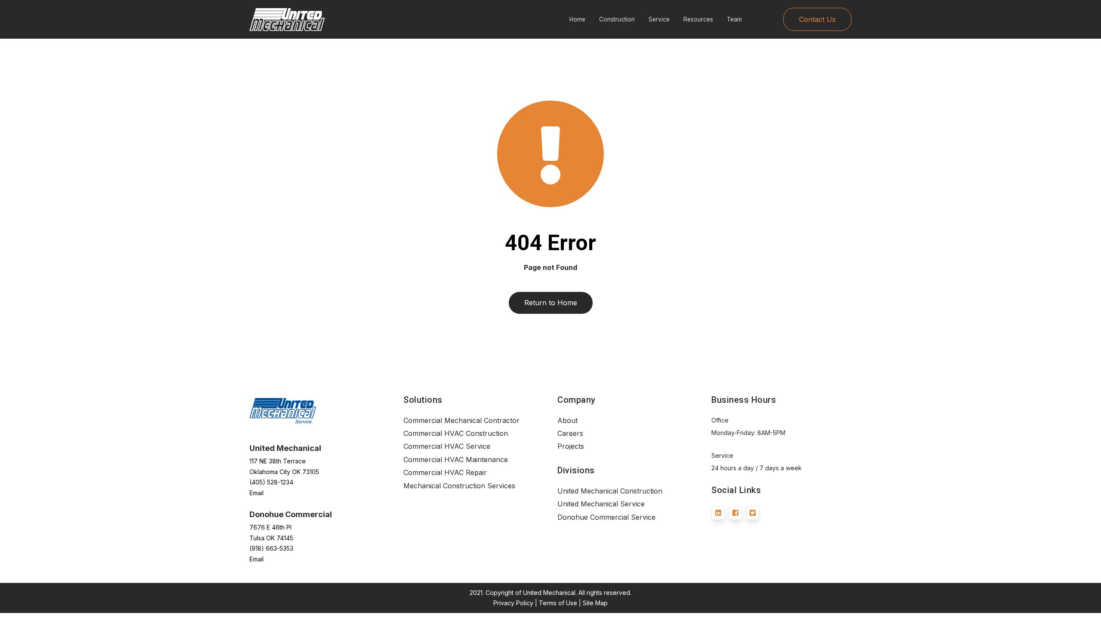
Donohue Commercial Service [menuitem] (606, 517)
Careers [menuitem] (570, 433)
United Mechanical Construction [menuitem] (609, 491)
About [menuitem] (567, 420)
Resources (698, 19)
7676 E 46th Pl (270, 527)
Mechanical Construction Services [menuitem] (459, 485)
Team (734, 19)
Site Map (595, 603)
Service (659, 19)
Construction (617, 19)
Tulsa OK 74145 (271, 538)
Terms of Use (558, 603)
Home (577, 19)
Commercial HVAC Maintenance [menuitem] (455, 459)
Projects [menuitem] (570, 446)
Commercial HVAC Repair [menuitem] (445, 472)
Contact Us (817, 19)
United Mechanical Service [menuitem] (601, 503)
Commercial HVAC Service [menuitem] (446, 446)
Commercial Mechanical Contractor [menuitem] (461, 420)
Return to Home (550, 302)
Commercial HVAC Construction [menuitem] (455, 433)
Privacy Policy (513, 603)
